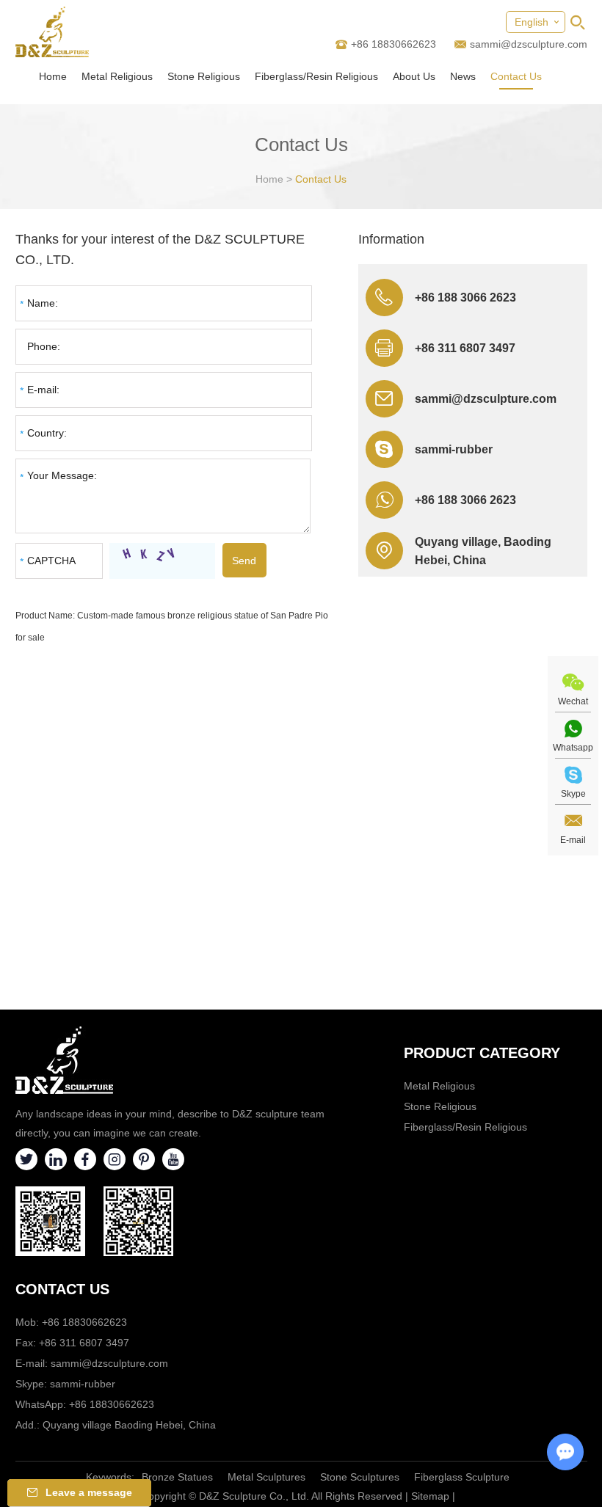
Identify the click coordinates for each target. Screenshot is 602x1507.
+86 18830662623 (111, 1404)
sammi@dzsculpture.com (528, 44)
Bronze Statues (177, 1477)
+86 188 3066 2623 (465, 500)
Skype (573, 794)
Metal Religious (117, 76)
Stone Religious (203, 76)
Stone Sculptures (359, 1477)
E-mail (573, 840)
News (463, 76)
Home (53, 76)
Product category (482, 1053)
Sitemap (430, 1496)
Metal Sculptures (266, 1477)
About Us (414, 76)
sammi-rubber (454, 449)
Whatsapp (573, 747)
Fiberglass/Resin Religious (316, 76)
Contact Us (516, 76)
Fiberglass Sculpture (461, 1477)
